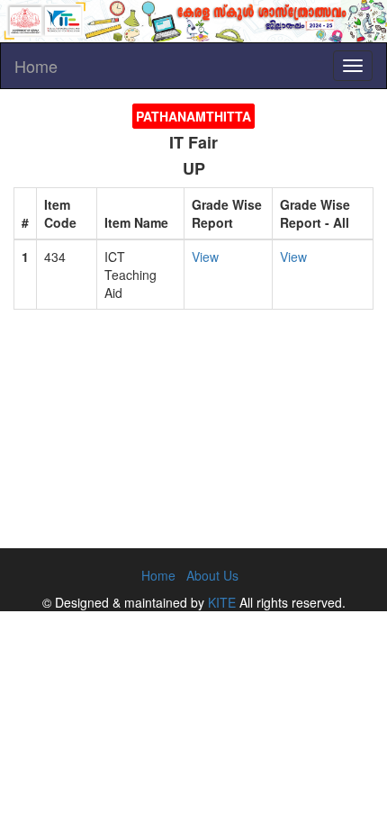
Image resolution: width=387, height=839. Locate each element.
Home (36, 65)
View (205, 257)
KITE (222, 602)
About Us (212, 575)
